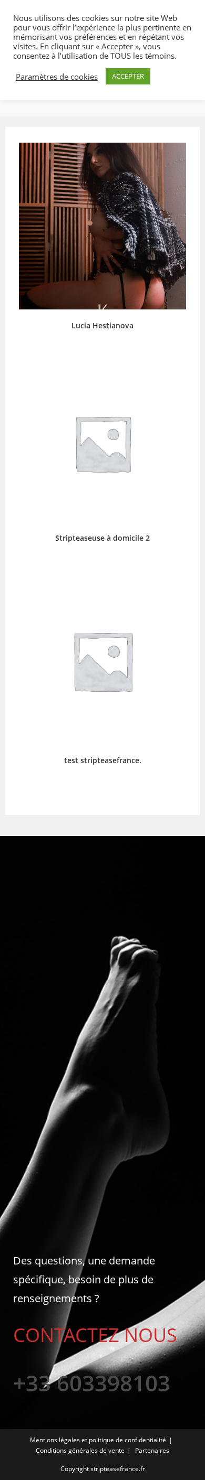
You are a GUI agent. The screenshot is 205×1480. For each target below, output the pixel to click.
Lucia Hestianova (102, 325)
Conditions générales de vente (80, 1450)
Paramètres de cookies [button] (57, 76)
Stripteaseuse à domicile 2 (102, 538)
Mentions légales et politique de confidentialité (98, 1439)
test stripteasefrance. (102, 760)
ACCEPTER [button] (128, 76)
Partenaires (152, 1450)
